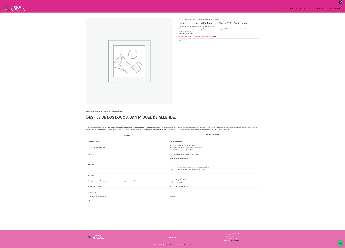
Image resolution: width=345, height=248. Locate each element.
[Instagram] (175, 238)
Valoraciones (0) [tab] (116, 111)
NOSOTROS (315, 8)
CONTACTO (333, 8)
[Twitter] (172, 238)
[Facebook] (170, 238)
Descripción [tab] (90, 111)
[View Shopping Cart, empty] (340, 2)
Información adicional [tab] (102, 111)
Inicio (180, 19)
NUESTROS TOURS (292, 8)
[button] (304, 8)
